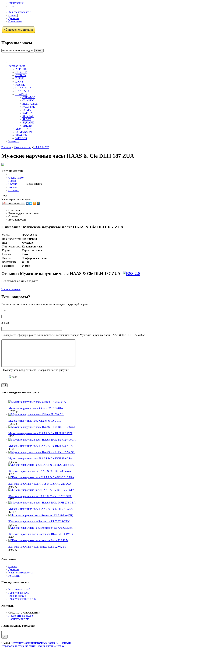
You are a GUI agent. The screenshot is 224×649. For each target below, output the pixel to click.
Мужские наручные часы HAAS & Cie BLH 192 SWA (40, 433)
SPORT (26, 119)
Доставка (13, 18)
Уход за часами (17, 595)
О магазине (15, 21)
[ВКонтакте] (27, 203)
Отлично (13, 190)
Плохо (12, 180)
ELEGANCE (30, 103)
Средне (12, 183)
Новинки (13, 141)
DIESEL (20, 78)
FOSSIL (20, 84)
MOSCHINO (23, 128)
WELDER (21, 138)
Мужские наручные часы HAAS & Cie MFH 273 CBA (40, 508)
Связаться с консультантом (24, 612)
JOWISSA (21, 94)
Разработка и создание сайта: (18, 645)
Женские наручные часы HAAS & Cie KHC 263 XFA (40, 496)
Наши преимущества (20, 572)
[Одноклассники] (34, 203)
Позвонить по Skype (20, 615)
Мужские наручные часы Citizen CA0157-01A (35, 408)
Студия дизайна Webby (50, 645)
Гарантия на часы (18, 592)
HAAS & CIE (23, 91)
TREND (27, 125)
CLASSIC (28, 100)
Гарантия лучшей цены (22, 598)
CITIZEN (20, 75)
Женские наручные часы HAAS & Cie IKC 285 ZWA (39, 471)
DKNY (19, 81)
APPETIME (22, 69)
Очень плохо (16, 177)
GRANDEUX (23, 87)
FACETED (28, 106)
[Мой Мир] (38, 203)
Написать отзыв (10, 289)
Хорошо (13, 187)
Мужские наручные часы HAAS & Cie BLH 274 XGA (40, 445)
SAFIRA (27, 113)
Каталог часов (16, 65)
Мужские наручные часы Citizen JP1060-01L (34, 420)
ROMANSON (23, 131)
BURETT (21, 72)
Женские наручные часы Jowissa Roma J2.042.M (37, 546)
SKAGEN (21, 135)
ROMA (26, 109)
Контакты (14, 575)
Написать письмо (18, 618)
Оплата (12, 15)
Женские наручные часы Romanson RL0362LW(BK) (39, 521)
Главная (6, 147)
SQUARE (28, 122)
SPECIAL (28, 116)
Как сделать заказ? (19, 11)
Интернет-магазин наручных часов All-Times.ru (40, 642)
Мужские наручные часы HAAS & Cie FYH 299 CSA (40, 458)
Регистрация (15, 2)
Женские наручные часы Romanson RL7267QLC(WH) (40, 534)
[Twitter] (31, 203)
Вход (11, 6)
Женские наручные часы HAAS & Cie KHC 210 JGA (39, 483)
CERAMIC (28, 97)
